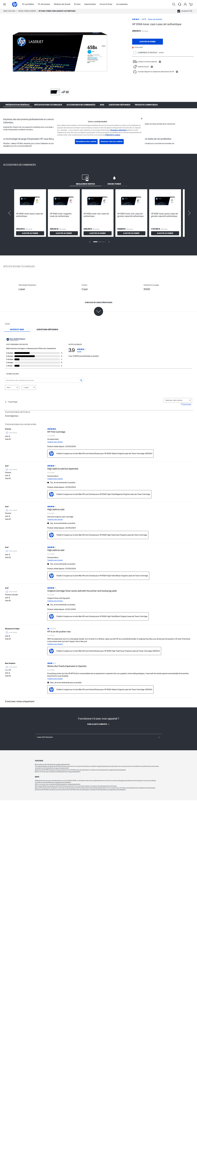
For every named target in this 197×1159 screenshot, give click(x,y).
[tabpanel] (98, 217)
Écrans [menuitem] (77, 4)
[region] (99, 132)
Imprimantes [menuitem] (90, 4)
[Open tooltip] (160, 61)
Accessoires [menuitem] (122, 4)
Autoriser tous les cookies (112, 142)
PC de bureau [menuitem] (44, 4)
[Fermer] (141, 118)
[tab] (85, 179)
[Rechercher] (174, 4)
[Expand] (60, 52)
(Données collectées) (118, 130)
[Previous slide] (9, 213)
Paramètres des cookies (86, 142)
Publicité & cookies (112, 135)
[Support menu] (179, 4)
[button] (98, 737)
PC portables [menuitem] (28, 4)
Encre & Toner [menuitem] (106, 4)
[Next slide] (189, 213)
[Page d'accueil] (14, 4)
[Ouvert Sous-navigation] (4, 4)
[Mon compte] (185, 4)
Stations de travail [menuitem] (62, 4)
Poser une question (155, 19)
